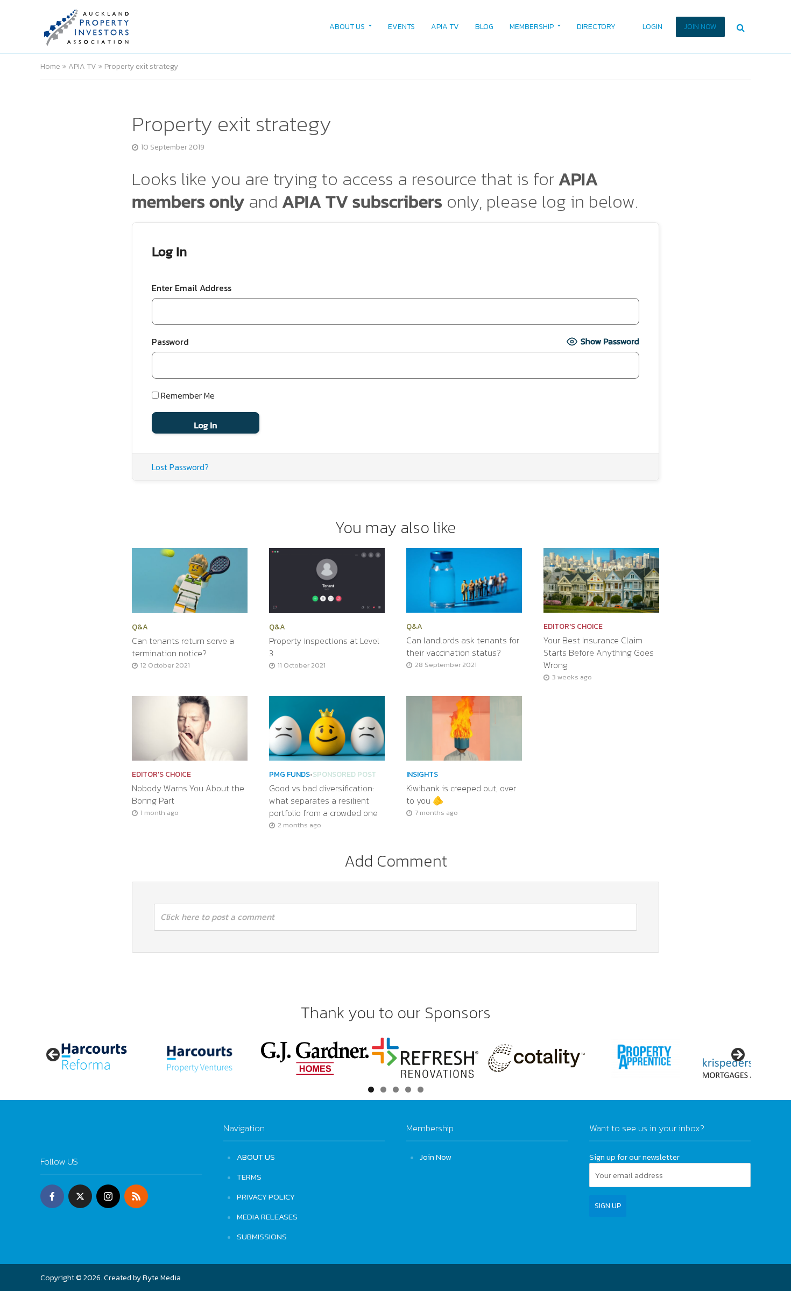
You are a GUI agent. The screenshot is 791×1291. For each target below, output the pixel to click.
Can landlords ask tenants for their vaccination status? (462, 646)
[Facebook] (52, 1196)
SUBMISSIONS (262, 1236)
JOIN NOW (700, 26)
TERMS (249, 1177)
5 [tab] (420, 1090)
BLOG (484, 26)
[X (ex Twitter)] (80, 1196)
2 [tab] (383, 1090)
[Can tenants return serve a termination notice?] (190, 579)
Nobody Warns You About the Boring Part (188, 794)
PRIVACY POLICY (266, 1196)
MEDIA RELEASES (267, 1216)
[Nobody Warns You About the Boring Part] (190, 727)
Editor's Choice (573, 626)
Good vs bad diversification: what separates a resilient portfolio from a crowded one (324, 800)
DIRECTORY (596, 26)
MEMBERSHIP (532, 26)
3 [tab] (396, 1090)
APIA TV (445, 26)
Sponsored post (344, 774)
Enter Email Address (191, 287)
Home (50, 66)
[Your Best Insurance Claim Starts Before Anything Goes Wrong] (601, 579)
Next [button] (737, 1055)
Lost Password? (180, 466)
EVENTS (401, 26)
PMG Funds (289, 774)
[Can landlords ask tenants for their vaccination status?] (464, 579)
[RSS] (136, 1196)
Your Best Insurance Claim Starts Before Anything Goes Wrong (598, 652)
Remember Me (187, 395)
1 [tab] (371, 1090)
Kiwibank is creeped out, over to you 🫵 (461, 794)
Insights (422, 774)
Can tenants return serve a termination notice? (183, 647)
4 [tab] (408, 1090)
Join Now (435, 1157)
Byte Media (162, 1277)
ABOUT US (347, 26)
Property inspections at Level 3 (324, 647)
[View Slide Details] (94, 1058)
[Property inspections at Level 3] (327, 579)
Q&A (140, 627)
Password (170, 341)
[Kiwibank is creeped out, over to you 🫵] (464, 727)
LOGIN (652, 26)
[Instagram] (108, 1196)
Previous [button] (54, 1055)
